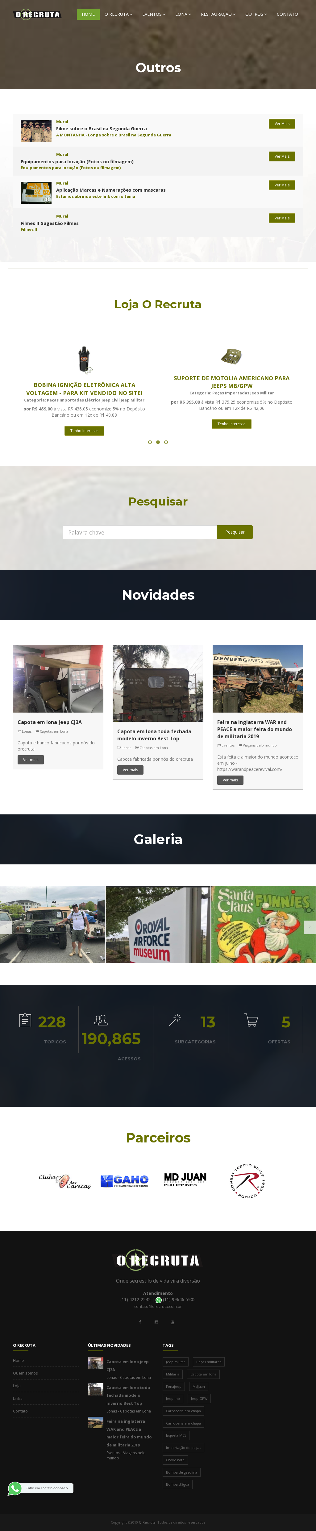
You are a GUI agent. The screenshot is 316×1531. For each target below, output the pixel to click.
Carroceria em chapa (183, 1410)
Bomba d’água (177, 1484)
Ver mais (30, 759)
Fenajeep (173, 1386)
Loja (17, 1385)
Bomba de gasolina (181, 1472)
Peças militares (208, 1361)
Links (18, 1398)
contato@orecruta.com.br (158, 1306)
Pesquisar (235, 532)
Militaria (172, 1374)
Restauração (216, 14)
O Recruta (117, 14)
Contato (287, 14)
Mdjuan (199, 1386)
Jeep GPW (199, 1398)
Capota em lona (203, 1374)
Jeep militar (175, 1361)
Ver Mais (282, 123)
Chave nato (175, 1460)
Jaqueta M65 (176, 1435)
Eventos (152, 14)
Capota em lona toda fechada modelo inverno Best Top (154, 735)
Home (88, 14)
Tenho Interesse (84, 430)
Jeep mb (173, 1398)
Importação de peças (183, 1447)
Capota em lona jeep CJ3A (50, 722)
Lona (181, 14)
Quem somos (25, 1373)
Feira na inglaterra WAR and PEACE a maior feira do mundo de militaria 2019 (254, 729)
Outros (254, 14)
